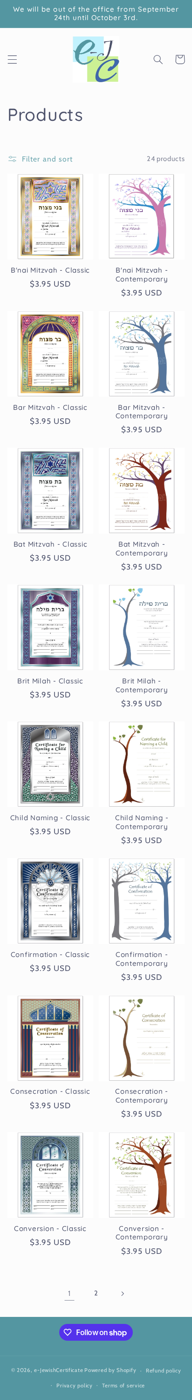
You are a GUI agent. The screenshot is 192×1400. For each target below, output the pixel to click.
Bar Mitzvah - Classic (50, 407)
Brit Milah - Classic (50, 681)
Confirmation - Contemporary (142, 959)
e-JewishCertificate (58, 1370)
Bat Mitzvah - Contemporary (142, 548)
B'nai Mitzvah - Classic (50, 270)
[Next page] (122, 1293)
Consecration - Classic (50, 1091)
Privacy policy (74, 1385)
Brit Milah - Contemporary (142, 685)
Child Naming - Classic (50, 818)
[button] (12, 59)
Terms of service (123, 1385)
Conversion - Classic (50, 1228)
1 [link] (69, 1293)
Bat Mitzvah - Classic (51, 544)
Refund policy (163, 1370)
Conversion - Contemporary (142, 1233)
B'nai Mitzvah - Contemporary (142, 274)
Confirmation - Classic (50, 954)
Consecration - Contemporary (141, 1096)
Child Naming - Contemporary (142, 822)
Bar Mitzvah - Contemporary (142, 412)
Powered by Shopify (110, 1370)
